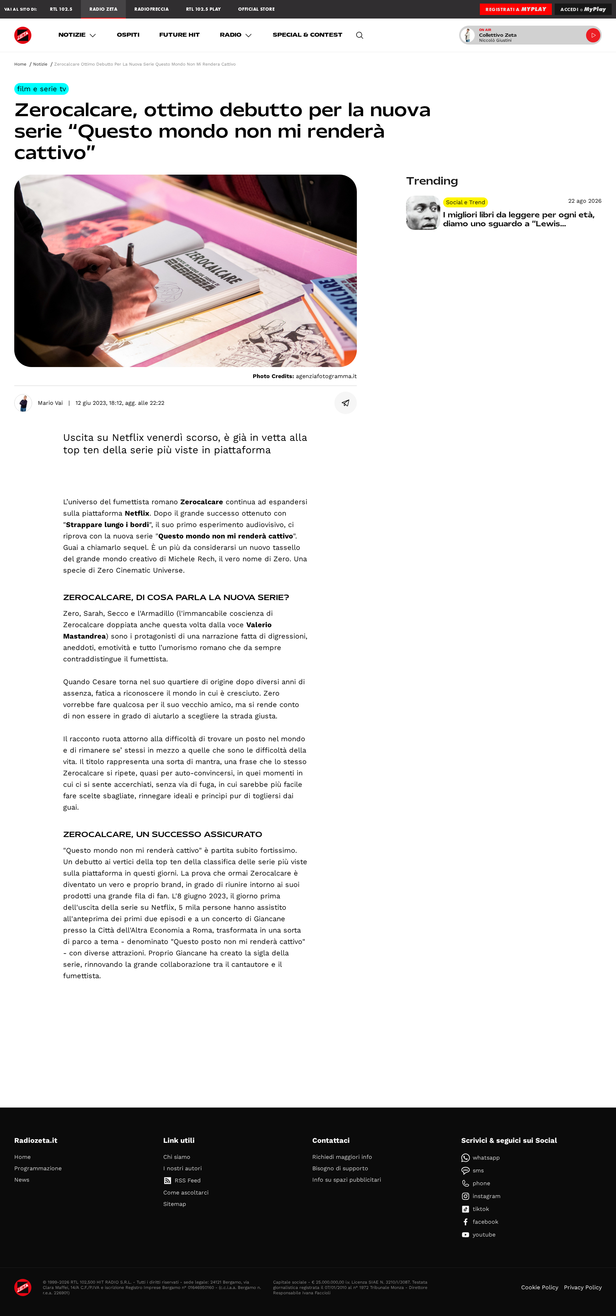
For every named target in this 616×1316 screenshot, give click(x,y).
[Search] (359, 35)
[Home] (22, 35)
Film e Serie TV (41, 88)
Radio (230, 34)
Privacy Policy (583, 1287)
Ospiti (128, 34)
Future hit (179, 34)
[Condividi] (346, 403)
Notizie (72, 34)
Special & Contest (308, 34)
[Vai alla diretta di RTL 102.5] (593, 35)
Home (20, 64)
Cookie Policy (539, 1287)
